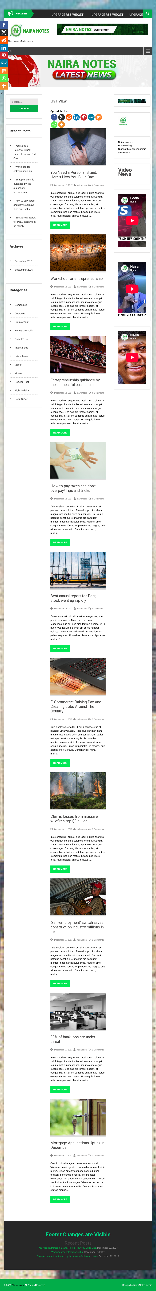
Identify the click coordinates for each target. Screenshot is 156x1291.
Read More (60, 225)
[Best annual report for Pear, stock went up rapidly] (78, 587)
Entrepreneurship (24, 330)
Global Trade (22, 339)
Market (18, 364)
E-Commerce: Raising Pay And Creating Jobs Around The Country (75, 706)
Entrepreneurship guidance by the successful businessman (75, 382)
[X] (61, 117)
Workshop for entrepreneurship (76, 278)
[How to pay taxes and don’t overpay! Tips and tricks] (78, 477)
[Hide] (1, 93)
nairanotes (82, 185)
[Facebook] (54, 117)
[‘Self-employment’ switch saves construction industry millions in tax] (78, 914)
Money (18, 373)
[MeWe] (91, 117)
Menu (9, 51)
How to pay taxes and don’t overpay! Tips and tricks (24, 204)
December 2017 (23, 261)
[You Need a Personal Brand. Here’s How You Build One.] (78, 164)
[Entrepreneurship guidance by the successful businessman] (78, 371)
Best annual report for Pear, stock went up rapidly (25, 221)
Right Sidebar (22, 390)
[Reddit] (69, 117)
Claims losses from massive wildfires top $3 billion (74, 818)
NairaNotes (18, 1285)
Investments (21, 347)
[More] (61, 124)
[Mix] (98, 117)
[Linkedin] (76, 117)
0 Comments (98, 185)
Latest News (21, 356)
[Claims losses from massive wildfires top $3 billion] (78, 808)
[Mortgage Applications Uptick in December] (78, 1134)
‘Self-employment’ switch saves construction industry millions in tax (77, 927)
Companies (21, 304)
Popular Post (22, 381)
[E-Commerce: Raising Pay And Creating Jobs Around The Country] (78, 693)
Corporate (20, 313)
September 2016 (24, 269)
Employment (22, 322)
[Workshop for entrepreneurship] (78, 270)
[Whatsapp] (54, 124)
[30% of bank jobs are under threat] (78, 1028)
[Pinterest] (83, 117)
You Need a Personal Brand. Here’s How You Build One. (73, 174)
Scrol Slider (21, 399)
